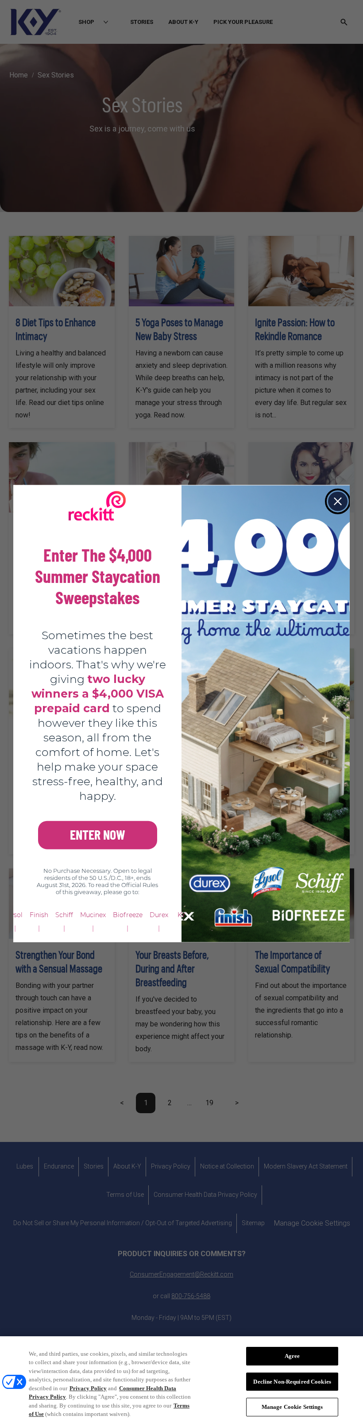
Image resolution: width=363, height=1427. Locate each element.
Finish (39, 914)
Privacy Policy (88, 1388)
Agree (292, 1356)
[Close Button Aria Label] (338, 501)
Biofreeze (128, 914)
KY (181, 914)
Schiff (64, 914)
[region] (181, 1381)
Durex (159, 914)
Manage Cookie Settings (292, 1407)
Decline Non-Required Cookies (292, 1381)
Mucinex (93, 914)
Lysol (15, 914)
